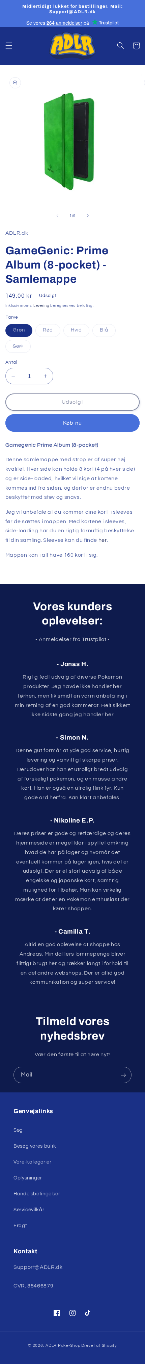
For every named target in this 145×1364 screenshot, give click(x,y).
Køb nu (72, 423)
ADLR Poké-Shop (63, 1345)
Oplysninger (27, 1177)
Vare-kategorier (32, 1162)
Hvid (80, 332)
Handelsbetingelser (36, 1193)
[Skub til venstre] (57, 215)
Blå (108, 332)
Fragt (20, 1225)
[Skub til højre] (87, 215)
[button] (9, 46)
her (102, 540)
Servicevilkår (28, 1209)
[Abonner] (123, 1075)
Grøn (22, 332)
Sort (22, 348)
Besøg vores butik (34, 1146)
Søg (18, 1130)
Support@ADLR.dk (37, 1267)
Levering (41, 305)
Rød (51, 332)
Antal (11, 362)
